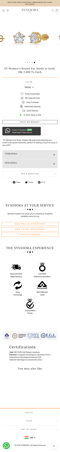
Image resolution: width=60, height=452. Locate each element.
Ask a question (30, 174)
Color (29, 82)
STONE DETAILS (11, 154)
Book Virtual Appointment (30, 229)
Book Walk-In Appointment (30, 224)
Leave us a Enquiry (30, 235)
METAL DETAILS (11, 163)
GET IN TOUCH (29, 429)
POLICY (29, 412)
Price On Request (30, 122)
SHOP (29, 421)
